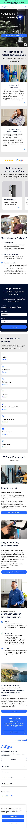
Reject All (13, 820)
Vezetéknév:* (4, 311)
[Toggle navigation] (25, 7)
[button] (21, 740)
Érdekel (4, 359)
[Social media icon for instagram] (11, 795)
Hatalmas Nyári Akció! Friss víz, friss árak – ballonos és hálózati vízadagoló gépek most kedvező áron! (14, 2)
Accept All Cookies (12, 816)
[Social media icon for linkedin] (7, 795)
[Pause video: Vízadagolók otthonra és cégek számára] (25, 44)
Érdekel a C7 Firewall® (13, 512)
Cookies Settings (13, 823)
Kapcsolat (14, 759)
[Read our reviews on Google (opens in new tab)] (19, 160)
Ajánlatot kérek (14, 732)
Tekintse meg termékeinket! (13, 35)
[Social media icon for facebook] (2, 795)
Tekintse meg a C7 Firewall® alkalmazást (13, 572)
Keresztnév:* (4, 318)
